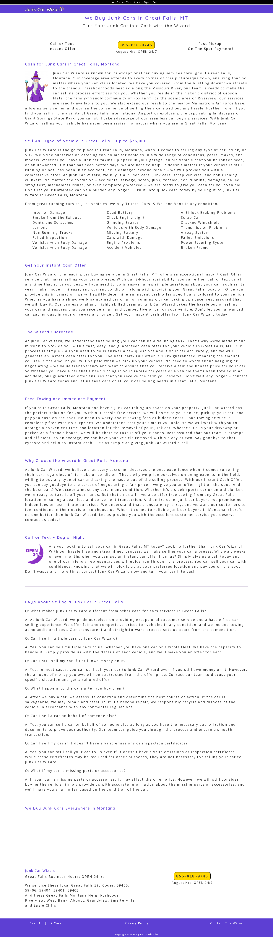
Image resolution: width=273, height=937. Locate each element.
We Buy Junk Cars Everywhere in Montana (70, 808)
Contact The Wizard (227, 923)
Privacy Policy (136, 923)
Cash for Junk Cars (45, 923)
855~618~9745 (136, 45)
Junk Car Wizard (40, 870)
